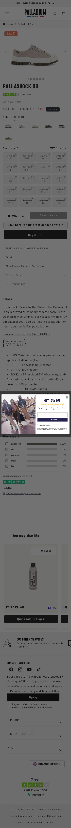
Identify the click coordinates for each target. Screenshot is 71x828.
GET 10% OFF (52, 419)
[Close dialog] (67, 397)
